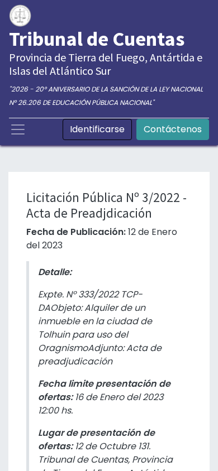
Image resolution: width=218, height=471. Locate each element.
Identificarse (97, 129)
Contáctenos (173, 129)
